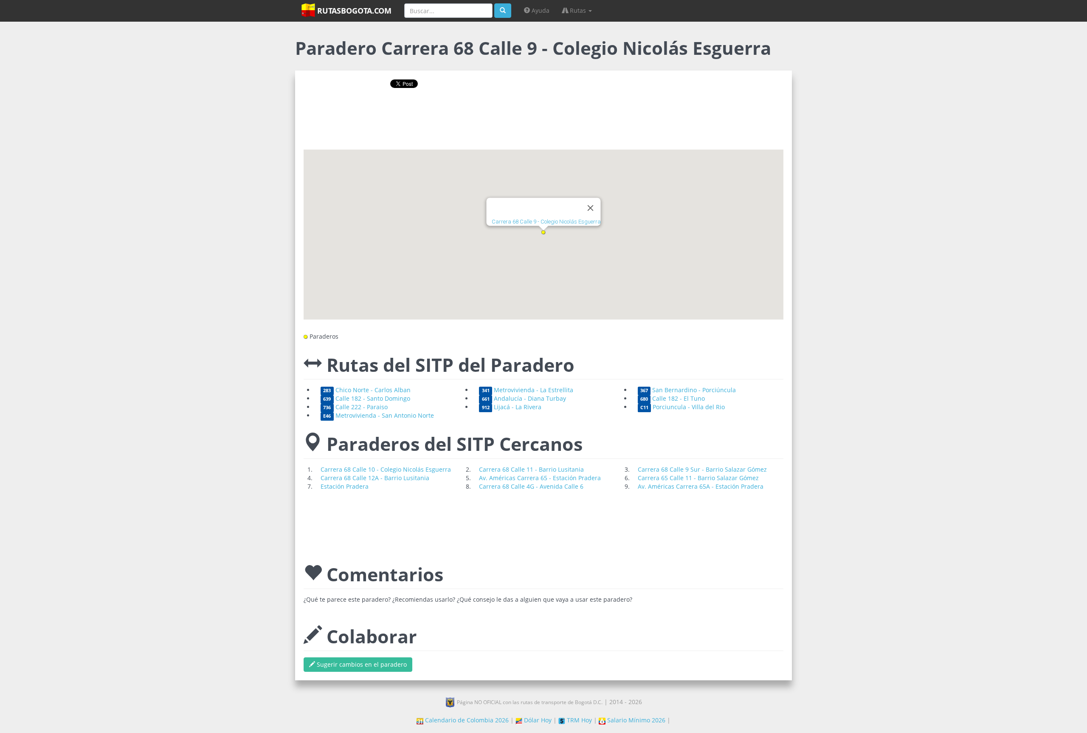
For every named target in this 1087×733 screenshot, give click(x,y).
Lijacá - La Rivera (511, 407)
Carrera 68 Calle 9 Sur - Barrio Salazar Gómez (702, 469)
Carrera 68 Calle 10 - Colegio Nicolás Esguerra (386, 469)
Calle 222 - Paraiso (355, 407)
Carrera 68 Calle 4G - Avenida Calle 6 (531, 486)
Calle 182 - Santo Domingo (366, 398)
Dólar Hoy (537, 720)
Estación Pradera (345, 486)
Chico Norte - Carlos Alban (366, 390)
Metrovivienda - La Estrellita (527, 390)
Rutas (578, 10)
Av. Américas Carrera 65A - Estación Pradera (700, 486)
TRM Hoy (578, 720)
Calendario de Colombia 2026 (466, 720)
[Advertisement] (543, 122)
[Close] (590, 208)
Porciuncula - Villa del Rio (682, 407)
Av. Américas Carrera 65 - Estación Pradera (540, 478)
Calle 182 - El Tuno (672, 398)
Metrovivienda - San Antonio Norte (378, 415)
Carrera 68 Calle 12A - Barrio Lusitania (375, 478)
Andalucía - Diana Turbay (524, 398)
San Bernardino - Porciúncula (688, 390)
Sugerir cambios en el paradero (361, 664)
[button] (543, 232)
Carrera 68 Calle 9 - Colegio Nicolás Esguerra (546, 222)
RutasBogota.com (353, 11)
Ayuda (539, 10)
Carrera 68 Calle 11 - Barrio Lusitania (531, 469)
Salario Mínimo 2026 (635, 720)
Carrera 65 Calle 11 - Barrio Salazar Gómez (698, 478)
